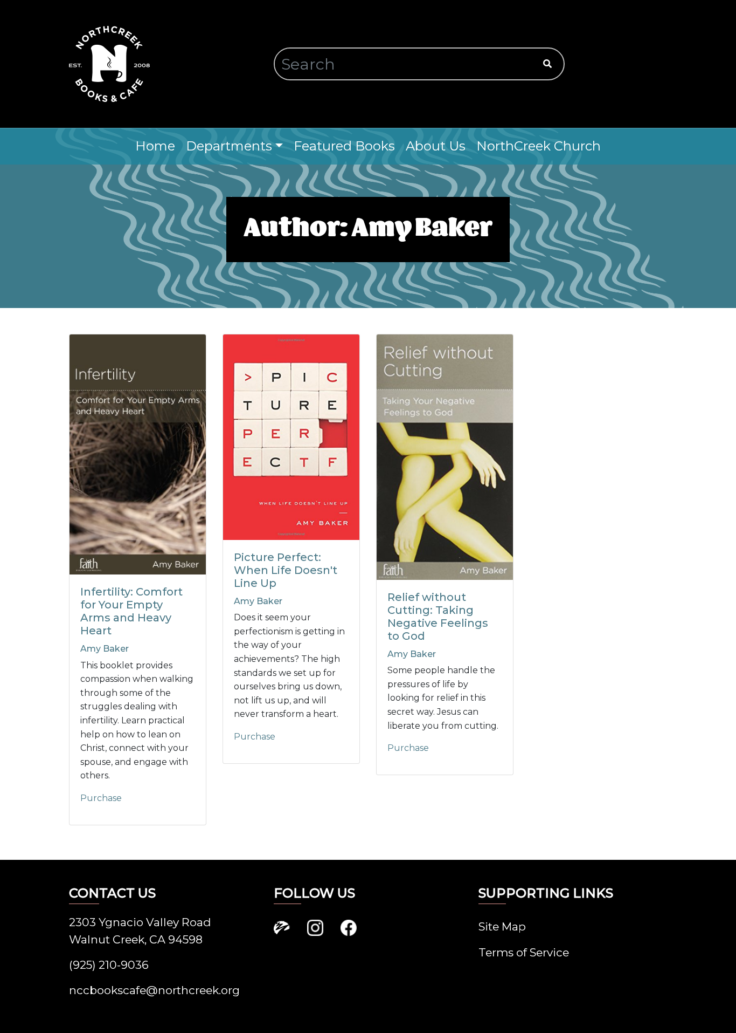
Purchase (101, 798)
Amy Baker (104, 649)
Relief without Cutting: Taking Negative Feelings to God (437, 616)
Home (155, 146)
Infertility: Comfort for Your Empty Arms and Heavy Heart (131, 611)
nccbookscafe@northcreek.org (154, 990)
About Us (436, 146)
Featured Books (344, 146)
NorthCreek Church (538, 146)
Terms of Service (523, 952)
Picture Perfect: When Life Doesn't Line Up (285, 570)
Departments (229, 146)
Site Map (502, 926)
